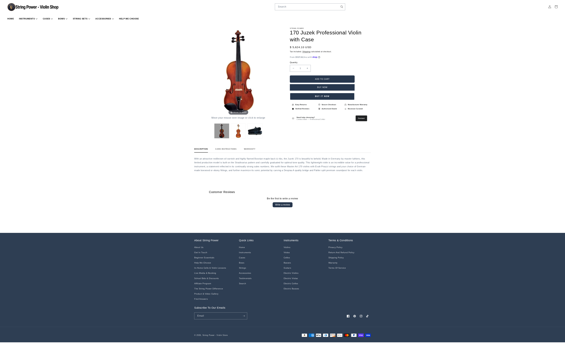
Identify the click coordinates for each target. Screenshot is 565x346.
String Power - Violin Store (215, 335)
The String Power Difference (208, 288)
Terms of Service (337, 268)
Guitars (287, 268)
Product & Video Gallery (206, 294)
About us (198, 247)
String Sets (80, 19)
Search (242, 283)
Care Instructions (226, 149)
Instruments (27, 19)
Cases (47, 19)
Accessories (103, 19)
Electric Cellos (291, 283)
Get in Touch (200, 252)
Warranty (249, 149)
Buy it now (322, 96)
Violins (287, 247)
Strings (242, 268)
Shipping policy (336, 257)
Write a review (282, 204)
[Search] (342, 7)
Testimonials (245, 278)
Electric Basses (291, 288)
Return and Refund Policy (341, 252)
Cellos (287, 257)
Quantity (294, 62)
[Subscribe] (244, 315)
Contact (361, 118)
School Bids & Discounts (206, 278)
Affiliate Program (202, 283)
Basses (287, 263)
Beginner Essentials (204, 257)
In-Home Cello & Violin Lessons (210, 268)
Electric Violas (291, 278)
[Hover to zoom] (238, 71)
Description (201, 149)
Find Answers (201, 299)
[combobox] (310, 7)
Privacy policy (335, 247)
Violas (287, 252)
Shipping (306, 52)
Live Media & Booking (205, 273)
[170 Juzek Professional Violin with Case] (221, 131)
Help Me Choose (129, 19)
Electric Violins (291, 273)
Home (10, 19)
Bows (61, 19)
